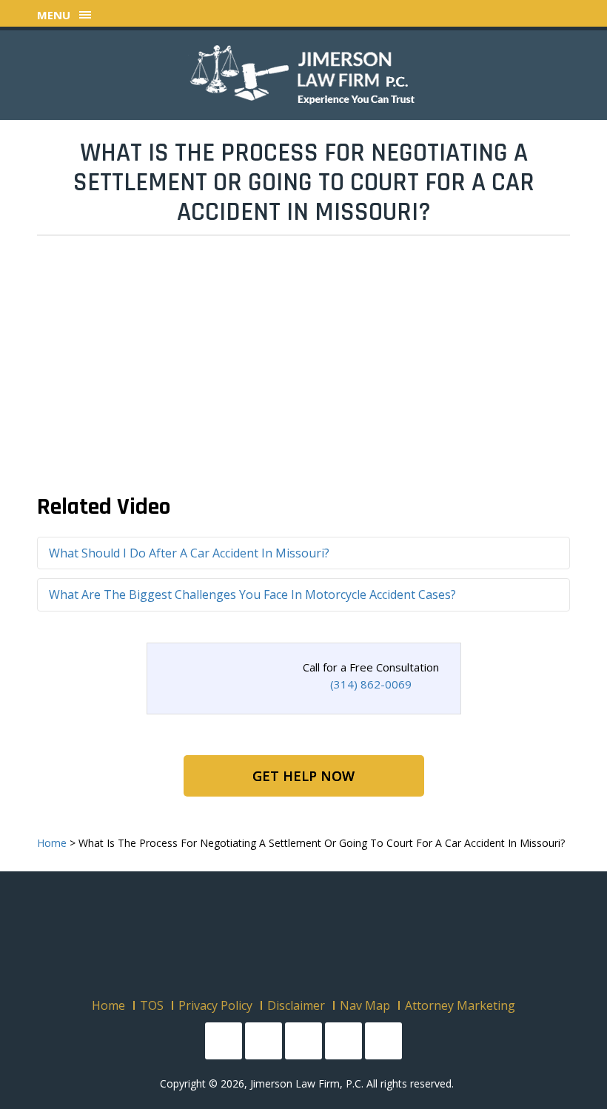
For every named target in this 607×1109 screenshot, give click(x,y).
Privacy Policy (215, 1005)
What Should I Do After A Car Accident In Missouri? (189, 553)
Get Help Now (303, 776)
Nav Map (365, 1005)
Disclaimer (296, 1005)
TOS (152, 1005)
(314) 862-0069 (371, 684)
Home (108, 1005)
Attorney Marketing (460, 1005)
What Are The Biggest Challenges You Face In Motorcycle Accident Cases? (252, 594)
